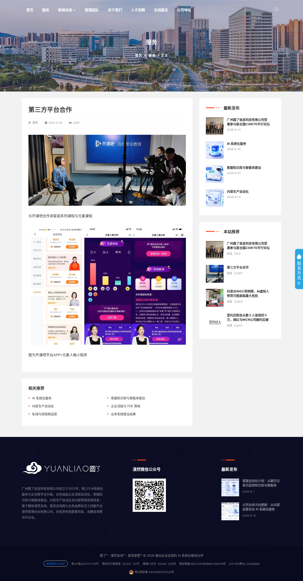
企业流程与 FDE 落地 (125, 406)
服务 (45, 10)
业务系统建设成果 (123, 414)
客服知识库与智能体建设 (128, 398)
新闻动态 (65, 10)
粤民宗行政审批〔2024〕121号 (121, 563)
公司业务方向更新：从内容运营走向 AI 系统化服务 (261, 507)
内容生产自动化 (43, 406)
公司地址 (184, 10)
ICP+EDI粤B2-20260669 (244, 563)
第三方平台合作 (238, 267)
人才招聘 (138, 10)
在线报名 (161, 10)
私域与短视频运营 (44, 414)
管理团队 (92, 10)
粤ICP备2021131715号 (85, 563)
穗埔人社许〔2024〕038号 (159, 563)
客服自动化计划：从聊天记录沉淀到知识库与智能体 (261, 483)
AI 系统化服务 (41, 398)
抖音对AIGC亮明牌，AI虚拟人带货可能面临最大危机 (248, 293)
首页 (29, 10)
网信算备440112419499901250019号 (202, 563)
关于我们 (115, 10)
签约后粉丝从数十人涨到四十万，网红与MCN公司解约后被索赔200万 (248, 317)
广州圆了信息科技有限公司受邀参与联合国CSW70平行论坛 (248, 122)
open (299, 270)
